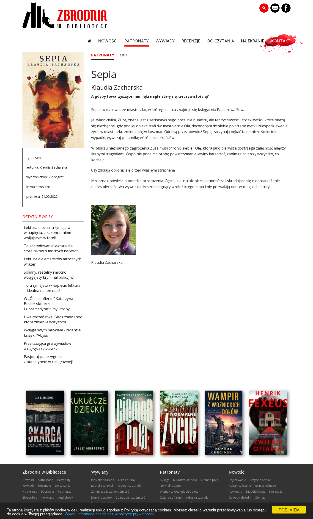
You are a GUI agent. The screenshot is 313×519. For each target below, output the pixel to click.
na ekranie (252, 41)
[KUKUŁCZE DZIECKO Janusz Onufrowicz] (89, 423)
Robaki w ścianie (240, 485)
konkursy (47, 497)
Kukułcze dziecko (185, 480)
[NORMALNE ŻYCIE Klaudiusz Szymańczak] (179, 423)
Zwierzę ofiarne (171, 497)
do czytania (220, 41)
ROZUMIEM (289, 510)
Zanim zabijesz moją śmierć (110, 491)
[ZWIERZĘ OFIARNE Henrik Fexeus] (268, 423)
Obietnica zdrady (129, 485)
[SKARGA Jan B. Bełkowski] (45, 423)
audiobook (65, 497)
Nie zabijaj (276, 491)
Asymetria (235, 491)
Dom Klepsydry (101, 497)
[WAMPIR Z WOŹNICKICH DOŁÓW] (223, 423)
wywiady (165, 41)
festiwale (47, 491)
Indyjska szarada (102, 480)
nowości (108, 41)
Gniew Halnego (265, 485)
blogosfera (30, 497)
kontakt (281, 41)
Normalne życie (170, 485)
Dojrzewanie (237, 480)
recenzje (190, 41)
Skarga (164, 480)
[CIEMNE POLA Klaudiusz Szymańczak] (134, 423)
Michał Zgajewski (102, 485)
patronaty (136, 41)
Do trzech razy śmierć (130, 497)
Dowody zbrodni (240, 497)
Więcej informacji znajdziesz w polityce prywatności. (110, 513)
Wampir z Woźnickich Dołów (179, 491)
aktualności (45, 480)
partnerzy (64, 491)
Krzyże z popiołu (261, 480)
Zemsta (260, 497)
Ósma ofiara (126, 480)
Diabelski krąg (255, 491)
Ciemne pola (209, 480)
